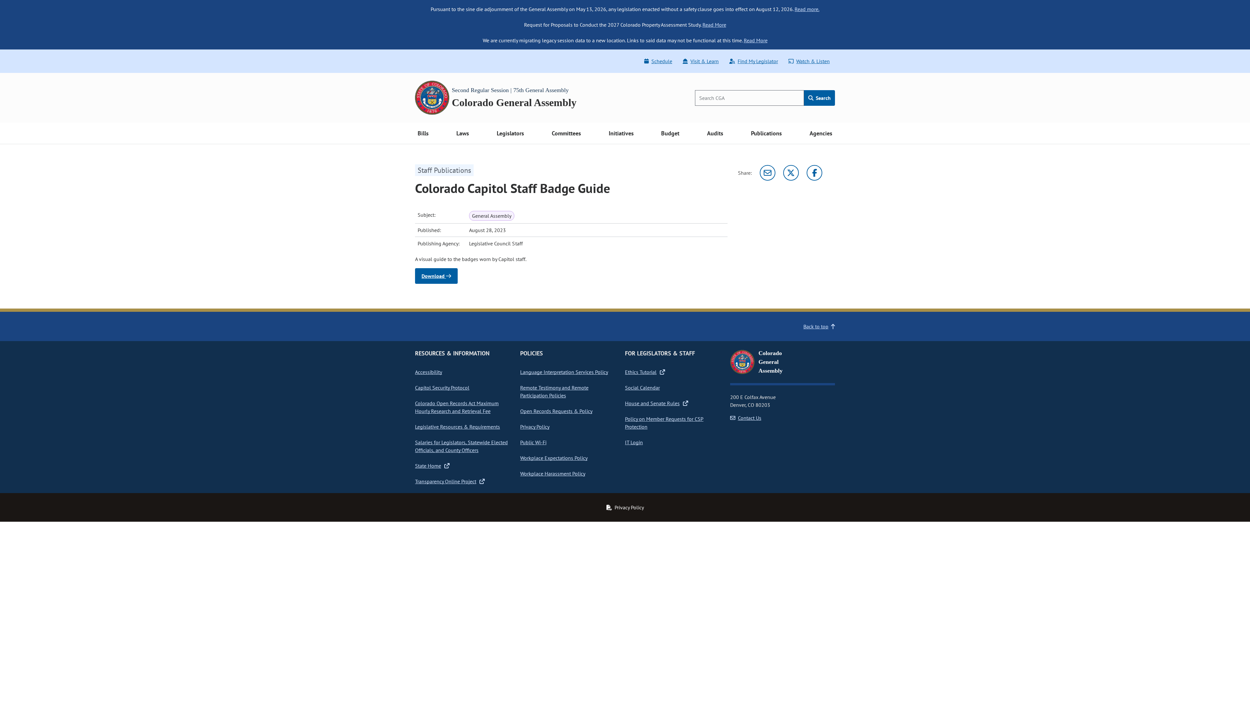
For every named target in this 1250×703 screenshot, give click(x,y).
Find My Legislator (758, 61)
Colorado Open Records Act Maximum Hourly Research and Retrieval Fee (457, 407)
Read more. (807, 9)
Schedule (661, 61)
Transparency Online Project (445, 481)
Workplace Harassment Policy (552, 473)
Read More (714, 24)
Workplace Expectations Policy (554, 458)
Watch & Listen (813, 61)
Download (434, 276)
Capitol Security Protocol (442, 387)
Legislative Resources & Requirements (457, 426)
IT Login (634, 442)
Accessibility (428, 372)
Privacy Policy (534, 426)
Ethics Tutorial (641, 372)
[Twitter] (791, 173)
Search (822, 98)
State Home (428, 465)
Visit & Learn (704, 61)
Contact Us (749, 418)
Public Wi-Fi (533, 442)
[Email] (767, 173)
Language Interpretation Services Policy (564, 372)
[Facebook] (814, 173)
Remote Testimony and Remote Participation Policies (554, 391)
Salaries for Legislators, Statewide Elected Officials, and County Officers (461, 446)
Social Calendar (642, 387)
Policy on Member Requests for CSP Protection (664, 423)
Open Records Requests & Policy (556, 411)
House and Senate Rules (652, 403)
